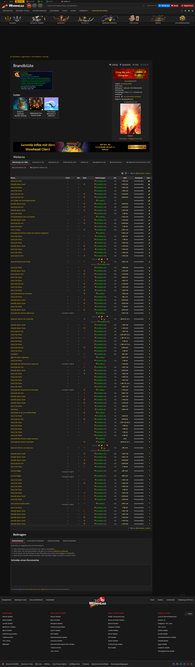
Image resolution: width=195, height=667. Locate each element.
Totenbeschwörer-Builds (167, 637)
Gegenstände (25, 57)
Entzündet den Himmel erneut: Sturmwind (24, 390)
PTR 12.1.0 (34, 5)
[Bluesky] (180, 663)
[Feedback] (188, 10)
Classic (32, 1)
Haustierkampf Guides (59, 637)
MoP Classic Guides (58, 613)
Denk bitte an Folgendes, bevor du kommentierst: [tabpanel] (43, 567)
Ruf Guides (54, 634)
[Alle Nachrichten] (4, 1)
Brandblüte (99, 181)
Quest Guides (55, 630)
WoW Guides (7, 613)
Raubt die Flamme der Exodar (20, 262)
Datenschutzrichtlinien (100, 664)
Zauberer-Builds (164, 648)
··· (56, 1)
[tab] (20, 162)
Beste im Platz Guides (116, 620)
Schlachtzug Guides (10, 634)
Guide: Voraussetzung (116, 617)
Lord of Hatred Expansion (167, 617)
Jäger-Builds (162, 644)
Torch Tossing (15, 230)
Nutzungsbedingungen (119, 664)
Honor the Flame (16, 181)
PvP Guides (112, 637)
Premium (85, 664)
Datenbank (54, 11)
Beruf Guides (7, 630)
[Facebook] (184, 663)
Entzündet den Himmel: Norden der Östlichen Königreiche (30, 233)
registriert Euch (45, 589)
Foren (73, 555)
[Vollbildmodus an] (181, 10)
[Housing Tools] (20, 600)
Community (83, 11)
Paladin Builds (163, 641)
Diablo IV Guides (164, 613)
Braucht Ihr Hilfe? (12, 664)
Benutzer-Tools (27, 664)
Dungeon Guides (57, 623)
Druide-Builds (163, 634)
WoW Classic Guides (116, 613)
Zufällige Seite (74, 664)
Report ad (183, 594)
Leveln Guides (8, 623)
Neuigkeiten (8, 11)
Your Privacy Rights (60, 664)
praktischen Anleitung (60, 551)
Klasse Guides (8, 617)
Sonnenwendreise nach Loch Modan (23, 217)
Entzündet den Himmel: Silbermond (22, 313)
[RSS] (191, 663)
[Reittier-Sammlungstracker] (81, 147)
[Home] (13, 5)
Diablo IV (67, 1)
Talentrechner (8, 637)
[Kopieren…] (122, 173)
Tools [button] (64, 11)
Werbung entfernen (100, 11)
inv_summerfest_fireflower (132, 97)
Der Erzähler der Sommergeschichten (23, 200)
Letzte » (148, 173)
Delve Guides (7, 620)
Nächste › (142, 173)
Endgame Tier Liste (165, 623)
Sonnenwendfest (126, 84)
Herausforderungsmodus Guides (62, 644)
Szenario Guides (56, 641)
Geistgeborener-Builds (166, 651)
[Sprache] (192, 10)
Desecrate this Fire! (17, 194)
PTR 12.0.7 (40, 5)
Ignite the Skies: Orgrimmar (20, 357)
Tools (152, 600)
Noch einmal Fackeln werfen (20, 504)
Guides (73, 11)
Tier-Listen (55, 651)
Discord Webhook (40, 11)
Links (136, 65)
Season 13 (161, 620)
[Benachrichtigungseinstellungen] (185, 10)
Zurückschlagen (16, 471)
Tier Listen (6, 641)
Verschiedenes (36, 57)
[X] (177, 663)
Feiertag (45, 57)
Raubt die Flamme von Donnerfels (22, 319)
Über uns (38, 664)
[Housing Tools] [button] (22, 11)
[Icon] (17, 74)
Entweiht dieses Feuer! (18, 184)
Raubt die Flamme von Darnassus (22, 448)
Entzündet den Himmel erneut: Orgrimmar (24, 364)
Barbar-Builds (163, 630)
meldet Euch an (33, 589)
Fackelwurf (14, 354)
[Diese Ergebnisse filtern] (125, 173)
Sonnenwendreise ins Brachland (21, 294)
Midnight (6, 644)
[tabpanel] (81, 350)
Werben (47, 664)
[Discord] (173, 663)
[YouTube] (187, 663)
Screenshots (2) (130, 102)
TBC (41, 1)
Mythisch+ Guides (9, 627)
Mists (51, 1)
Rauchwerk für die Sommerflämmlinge (23, 413)
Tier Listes (162, 627)
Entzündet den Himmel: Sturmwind (22, 442)
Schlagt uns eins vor (134, 139)
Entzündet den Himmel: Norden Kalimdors (24, 439)
